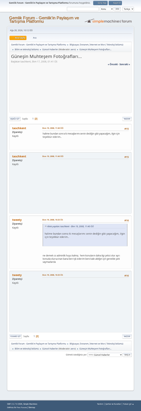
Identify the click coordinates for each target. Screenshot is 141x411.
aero (73, 49)
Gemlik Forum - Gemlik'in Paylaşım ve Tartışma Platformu (44, 19)
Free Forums (22, 407)
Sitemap (31, 407)
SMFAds (10, 407)
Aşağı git (14, 118)
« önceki (113, 64)
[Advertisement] (70, 90)
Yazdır (127, 118)
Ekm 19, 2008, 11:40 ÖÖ (52, 128)
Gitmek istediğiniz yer (76, 354)
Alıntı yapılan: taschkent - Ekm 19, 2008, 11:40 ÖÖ (70, 226)
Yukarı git (15, 336)
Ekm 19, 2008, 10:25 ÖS (52, 219)
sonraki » (125, 64)
